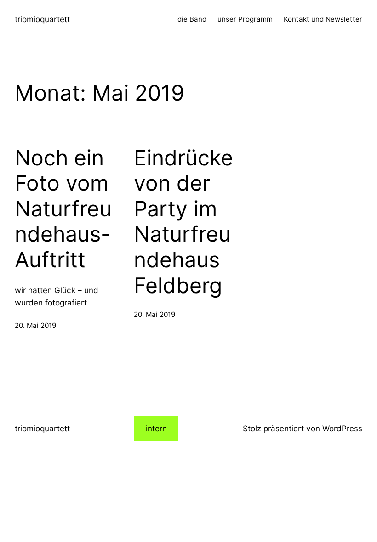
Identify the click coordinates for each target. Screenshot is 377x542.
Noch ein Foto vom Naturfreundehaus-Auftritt (63, 209)
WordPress (342, 428)
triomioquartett (42, 19)
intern (156, 428)
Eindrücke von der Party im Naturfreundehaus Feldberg (183, 221)
